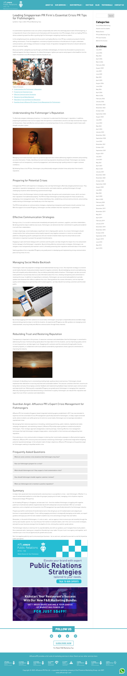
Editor (16, 22)
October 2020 (100, 181)
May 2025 (99, 77)
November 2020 (100, 178)
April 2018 (99, 248)
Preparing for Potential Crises (23, 92)
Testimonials (107, 5)
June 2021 (99, 159)
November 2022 (100, 135)
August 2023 (100, 117)
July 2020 (99, 190)
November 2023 (100, 108)
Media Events (100, 31)
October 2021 (100, 147)
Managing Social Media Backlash (24, 97)
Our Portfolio (75, 5)
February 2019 (100, 220)
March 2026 (99, 62)
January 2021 (100, 172)
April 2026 (99, 59)
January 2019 (100, 223)
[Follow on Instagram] (75, 636)
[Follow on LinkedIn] (67, 636)
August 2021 (100, 153)
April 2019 (99, 217)
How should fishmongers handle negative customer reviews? (34, 477)
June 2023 (99, 123)
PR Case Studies (101, 37)
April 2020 (99, 196)
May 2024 (99, 89)
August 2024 (100, 83)
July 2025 (99, 71)
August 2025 (100, 68)
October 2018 (100, 233)
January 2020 (100, 205)
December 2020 (100, 175)
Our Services (60, 5)
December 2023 (100, 104)
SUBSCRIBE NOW (63, 643)
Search (111, 16)
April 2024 (99, 92)
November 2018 (100, 230)
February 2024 (100, 98)
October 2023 (100, 111)
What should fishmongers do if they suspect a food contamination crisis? (38, 470)
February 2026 (100, 65)
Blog (97, 5)
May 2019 (99, 214)
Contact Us (119, 5)
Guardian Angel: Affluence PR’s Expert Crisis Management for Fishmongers (37, 102)
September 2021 (101, 150)
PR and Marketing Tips (34, 22)
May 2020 (99, 193)
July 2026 (99, 50)
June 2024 (99, 86)
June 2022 (99, 141)
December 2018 (100, 227)
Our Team (89, 5)
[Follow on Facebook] (59, 636)
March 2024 (99, 95)
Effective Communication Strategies (25, 94)
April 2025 (99, 80)
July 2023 (99, 120)
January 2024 (100, 101)
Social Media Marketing (103, 25)
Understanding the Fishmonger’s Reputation (28, 89)
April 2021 (99, 165)
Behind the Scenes (101, 41)
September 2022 (101, 138)
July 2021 (99, 156)
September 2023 (101, 114)
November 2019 (100, 211)
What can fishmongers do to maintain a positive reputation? (33, 484)
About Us (49, 5)
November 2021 (100, 144)
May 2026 (99, 56)
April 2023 (99, 129)
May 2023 (99, 126)
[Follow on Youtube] (51, 636)
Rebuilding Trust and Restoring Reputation (27, 99)
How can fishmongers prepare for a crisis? (28, 463)
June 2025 (99, 74)
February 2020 (100, 202)
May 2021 (99, 162)
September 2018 (101, 236)
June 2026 (99, 53)
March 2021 (99, 169)
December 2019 (100, 208)
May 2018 (99, 245)
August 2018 (100, 239)
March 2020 (99, 199)
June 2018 (99, 242)
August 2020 (100, 187)
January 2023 (100, 132)
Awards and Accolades (103, 28)
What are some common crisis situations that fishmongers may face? (37, 457)
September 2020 (101, 184)
